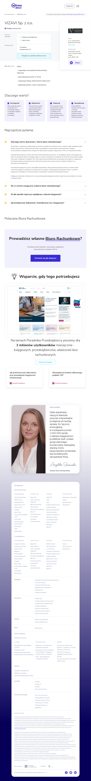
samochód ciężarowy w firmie (46, 722)
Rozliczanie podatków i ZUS (62, 755)
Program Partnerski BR (40, 750)
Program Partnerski (30, 750)
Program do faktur (19, 544)
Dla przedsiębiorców (41, 622)
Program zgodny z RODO (42, 700)
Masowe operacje (35, 504)
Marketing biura (65, 742)
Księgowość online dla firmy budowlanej (23, 735)
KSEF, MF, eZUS (50, 544)
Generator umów (18, 742)
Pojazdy (16, 510)
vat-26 (15, 722)
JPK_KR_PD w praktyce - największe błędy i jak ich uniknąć (64, 654)
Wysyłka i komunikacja (37, 509)
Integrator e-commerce (59, 750)
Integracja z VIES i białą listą (44, 757)
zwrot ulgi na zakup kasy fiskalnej (54, 725)
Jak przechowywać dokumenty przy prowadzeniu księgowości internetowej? (23, 375)
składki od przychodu (56, 727)
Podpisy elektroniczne (53, 505)
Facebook (38, 684)
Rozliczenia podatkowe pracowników (38, 742)
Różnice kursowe (35, 514)
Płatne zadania (51, 742)
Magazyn (17, 551)
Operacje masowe (18, 757)
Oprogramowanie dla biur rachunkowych (47, 580)
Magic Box (33, 497)
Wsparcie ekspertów (19, 739)
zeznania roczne (53, 716)
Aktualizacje (66, 505)
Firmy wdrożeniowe (41, 689)
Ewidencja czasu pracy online (67, 741)
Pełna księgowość (20, 556)
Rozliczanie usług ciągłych (49, 739)
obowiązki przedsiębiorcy (68, 725)
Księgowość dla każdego (57, 746)
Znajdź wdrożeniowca (41, 613)
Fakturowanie (34, 507)
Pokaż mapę (71, 45)
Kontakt (37, 682)
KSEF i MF (49, 497)
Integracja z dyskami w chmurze (21, 758)
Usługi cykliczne (65, 739)
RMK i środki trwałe (27, 757)
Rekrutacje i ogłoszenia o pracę (68, 744)
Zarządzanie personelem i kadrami (22, 744)
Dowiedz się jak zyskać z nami (76, 14)
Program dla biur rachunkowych (44, 601)
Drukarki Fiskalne (18, 737)
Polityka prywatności (41, 705)
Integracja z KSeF (19, 650)
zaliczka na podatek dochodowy (39, 725)
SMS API (48, 527)
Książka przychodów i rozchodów (35, 746)
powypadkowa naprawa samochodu (33, 716)
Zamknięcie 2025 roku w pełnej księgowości (24, 755)
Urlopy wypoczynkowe (19, 724)
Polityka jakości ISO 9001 (42, 698)
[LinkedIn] (75, 772)
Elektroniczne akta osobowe (56, 737)
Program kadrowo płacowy (69, 746)
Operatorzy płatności (52, 515)
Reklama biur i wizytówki (69, 497)
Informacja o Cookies (41, 703)
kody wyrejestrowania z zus (31, 724)
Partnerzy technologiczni (42, 611)
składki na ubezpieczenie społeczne (22, 725)
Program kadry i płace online (54, 748)
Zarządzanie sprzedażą (37, 739)
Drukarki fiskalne (51, 507)
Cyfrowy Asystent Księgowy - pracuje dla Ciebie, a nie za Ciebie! (29, 753)
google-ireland (47, 727)
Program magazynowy (19, 748)
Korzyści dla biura (40, 582)
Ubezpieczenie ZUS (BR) (54, 741)
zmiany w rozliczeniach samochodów (37, 718)
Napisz (77, 63)
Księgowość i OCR (34, 744)
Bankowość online (51, 517)
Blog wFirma (38, 628)
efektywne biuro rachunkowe (60, 722)
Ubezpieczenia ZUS (45, 737)
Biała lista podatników (52, 510)
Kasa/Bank (55, 735)
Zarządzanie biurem (20, 497)
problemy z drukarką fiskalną (44, 724)
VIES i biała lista (50, 546)
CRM (15, 529)
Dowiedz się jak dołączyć (45, 258)
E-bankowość (61, 735)
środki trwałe (70, 722)
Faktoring (49, 524)
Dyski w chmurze (51, 522)
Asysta (64, 500)
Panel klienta (18, 531)
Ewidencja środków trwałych (68, 757)
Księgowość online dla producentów (63, 734)
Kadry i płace (18, 549)
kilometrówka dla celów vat (33, 722)
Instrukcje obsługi (41, 642)
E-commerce (50, 549)
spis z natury (41, 727)
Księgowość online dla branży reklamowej (43, 735)
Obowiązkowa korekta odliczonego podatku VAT (67, 373)
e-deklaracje (61, 716)
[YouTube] (70, 772)
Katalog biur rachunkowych (43, 587)
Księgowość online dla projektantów (56, 732)
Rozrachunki (34, 517)
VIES (47, 502)
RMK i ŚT (32, 512)
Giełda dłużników (51, 512)
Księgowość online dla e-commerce (40, 732)
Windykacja (17, 526)
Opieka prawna (67, 737)
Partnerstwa (38, 598)
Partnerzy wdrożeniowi (42, 608)
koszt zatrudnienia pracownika (21, 718)
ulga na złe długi (50, 718)
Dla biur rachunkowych (41, 619)
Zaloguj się (69, 6)
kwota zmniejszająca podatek (58, 724)
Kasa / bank (17, 512)
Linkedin (37, 686)
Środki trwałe (18, 507)
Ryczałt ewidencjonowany (54, 744)
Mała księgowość (47, 746)
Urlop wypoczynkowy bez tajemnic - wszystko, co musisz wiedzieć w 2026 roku (66, 647)
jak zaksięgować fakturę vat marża (67, 720)
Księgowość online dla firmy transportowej (44, 734)
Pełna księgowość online (20, 750)
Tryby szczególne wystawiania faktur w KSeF (45, 755)
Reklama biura (39, 590)
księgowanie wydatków (19, 716)
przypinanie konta (55, 720)
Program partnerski (40, 592)
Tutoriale (17, 642)
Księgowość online (20, 546)
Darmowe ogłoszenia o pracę (21, 746)
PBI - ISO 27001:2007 (41, 695)
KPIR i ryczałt (18, 500)
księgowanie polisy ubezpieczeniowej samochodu (26, 727)
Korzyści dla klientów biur (42, 585)
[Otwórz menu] (78, 6)
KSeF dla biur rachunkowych (21, 760)
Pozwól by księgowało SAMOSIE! (41, 751)
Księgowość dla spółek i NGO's (69, 758)
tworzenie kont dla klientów (44, 720)
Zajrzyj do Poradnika (45, 362)
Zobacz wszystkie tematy (20, 728)
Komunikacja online (52, 519)
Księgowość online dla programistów (22, 732)
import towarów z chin (66, 727)
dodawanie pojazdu (22, 722)
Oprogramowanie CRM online (40, 748)
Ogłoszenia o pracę (43, 744)
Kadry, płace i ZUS (19, 505)
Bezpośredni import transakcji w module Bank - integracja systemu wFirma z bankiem (45, 652)
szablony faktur (45, 716)
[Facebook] (66, 772)
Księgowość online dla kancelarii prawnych (24, 734)
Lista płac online (26, 742)
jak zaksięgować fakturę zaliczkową (62, 718)
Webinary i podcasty (20, 673)
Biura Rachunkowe (9, 14)
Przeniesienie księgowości (50, 753)
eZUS (48, 500)
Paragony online (30, 751)
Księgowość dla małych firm (55, 758)
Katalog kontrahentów (37, 741)
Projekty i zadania (28, 739)
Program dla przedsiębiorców (44, 603)
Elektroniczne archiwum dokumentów (23, 741)
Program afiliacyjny (40, 606)
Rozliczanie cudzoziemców (34, 737)
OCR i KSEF (17, 519)
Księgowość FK (19, 502)
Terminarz (58, 739)
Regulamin (38, 707)
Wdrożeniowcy (66, 502)
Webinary (59, 642)
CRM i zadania (18, 554)
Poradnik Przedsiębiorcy (21, 670)
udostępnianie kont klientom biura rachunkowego (26, 720)
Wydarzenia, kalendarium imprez (23, 675)
